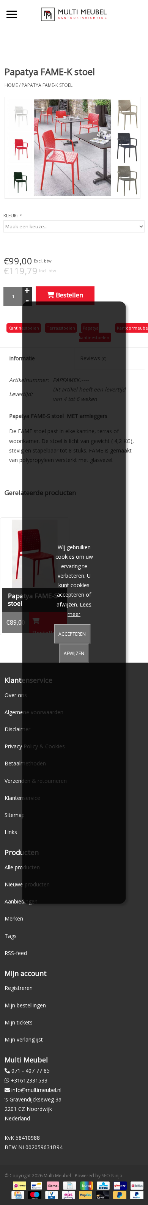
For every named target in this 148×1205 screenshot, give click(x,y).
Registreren (19, 987)
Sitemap (15, 815)
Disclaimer (17, 729)
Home (11, 85)
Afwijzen (74, 653)
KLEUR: (12, 215)
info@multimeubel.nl (36, 1089)
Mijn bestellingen (25, 1005)
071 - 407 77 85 (30, 1070)
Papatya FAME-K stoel (47, 85)
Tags (11, 935)
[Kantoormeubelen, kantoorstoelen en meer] (74, 14)
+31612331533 (29, 1080)
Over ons (16, 695)
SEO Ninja (112, 1175)
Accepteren (72, 634)
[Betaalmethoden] (18, 1185)
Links (11, 832)
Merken (14, 918)
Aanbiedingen (21, 901)
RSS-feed (16, 953)
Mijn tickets (19, 1022)
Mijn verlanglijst (24, 1039)
